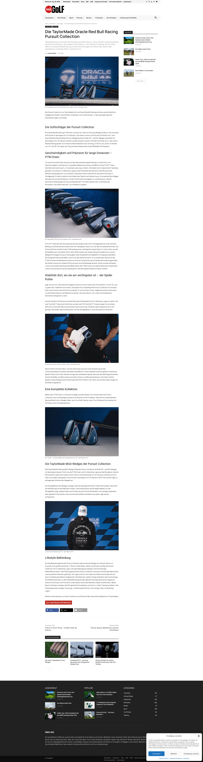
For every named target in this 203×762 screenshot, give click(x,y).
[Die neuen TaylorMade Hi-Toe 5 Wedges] (56, 650)
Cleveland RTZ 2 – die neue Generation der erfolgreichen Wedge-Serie (79, 662)
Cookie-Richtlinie (164, 758)
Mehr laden (140, 81)
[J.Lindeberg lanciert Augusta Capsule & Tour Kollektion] (89, 705)
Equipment (52, 24)
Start (46, 24)
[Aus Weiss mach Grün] (129, 51)
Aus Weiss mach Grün (143, 49)
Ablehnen (173, 754)
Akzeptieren (156, 754)
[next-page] (49, 669)
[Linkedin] (151, 1)
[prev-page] (46, 669)
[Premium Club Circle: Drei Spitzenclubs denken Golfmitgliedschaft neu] (129, 40)
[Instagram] (149, 1)
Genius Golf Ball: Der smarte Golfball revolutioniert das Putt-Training (105, 662)
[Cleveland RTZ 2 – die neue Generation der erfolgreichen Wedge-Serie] (81, 650)
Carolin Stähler (52, 53)
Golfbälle (98, 657)
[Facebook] (146, 1)
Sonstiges (60, 24)
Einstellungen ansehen (191, 754)
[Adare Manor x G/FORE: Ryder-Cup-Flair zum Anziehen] (89, 695)
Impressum (186, 758)
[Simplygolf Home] (60, 9)
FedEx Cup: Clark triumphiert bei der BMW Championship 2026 (145, 61)
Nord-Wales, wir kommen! (144, 71)
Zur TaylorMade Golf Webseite (58, 602)
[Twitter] (154, 1)
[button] (199, 736)
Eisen (47, 657)
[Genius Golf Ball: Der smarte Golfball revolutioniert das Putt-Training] (107, 650)
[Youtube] (156, 1)
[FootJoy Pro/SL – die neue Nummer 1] (89, 715)
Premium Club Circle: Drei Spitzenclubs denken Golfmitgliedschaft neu (144, 40)
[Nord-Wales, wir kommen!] (129, 73)
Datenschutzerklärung (176, 758)
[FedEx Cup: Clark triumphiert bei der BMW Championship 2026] (129, 62)
